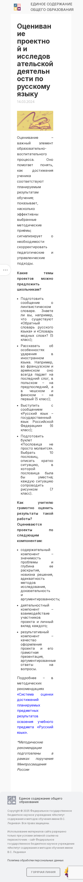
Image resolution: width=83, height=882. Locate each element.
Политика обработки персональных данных (35, 860)
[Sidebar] (5, 270)
